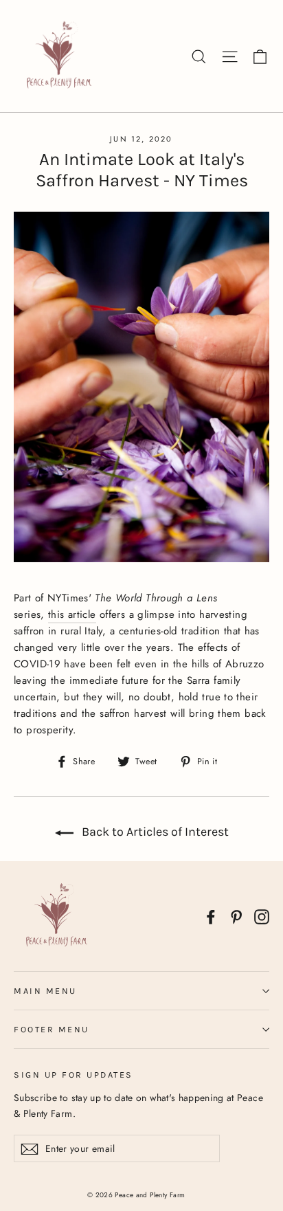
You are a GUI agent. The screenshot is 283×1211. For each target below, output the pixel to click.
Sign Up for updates (73, 1074)
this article (72, 614)
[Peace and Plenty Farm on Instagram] (261, 916)
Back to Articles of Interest (154, 831)
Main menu (45, 991)
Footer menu (51, 1029)
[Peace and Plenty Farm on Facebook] (210, 916)
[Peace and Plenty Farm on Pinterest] (236, 916)
